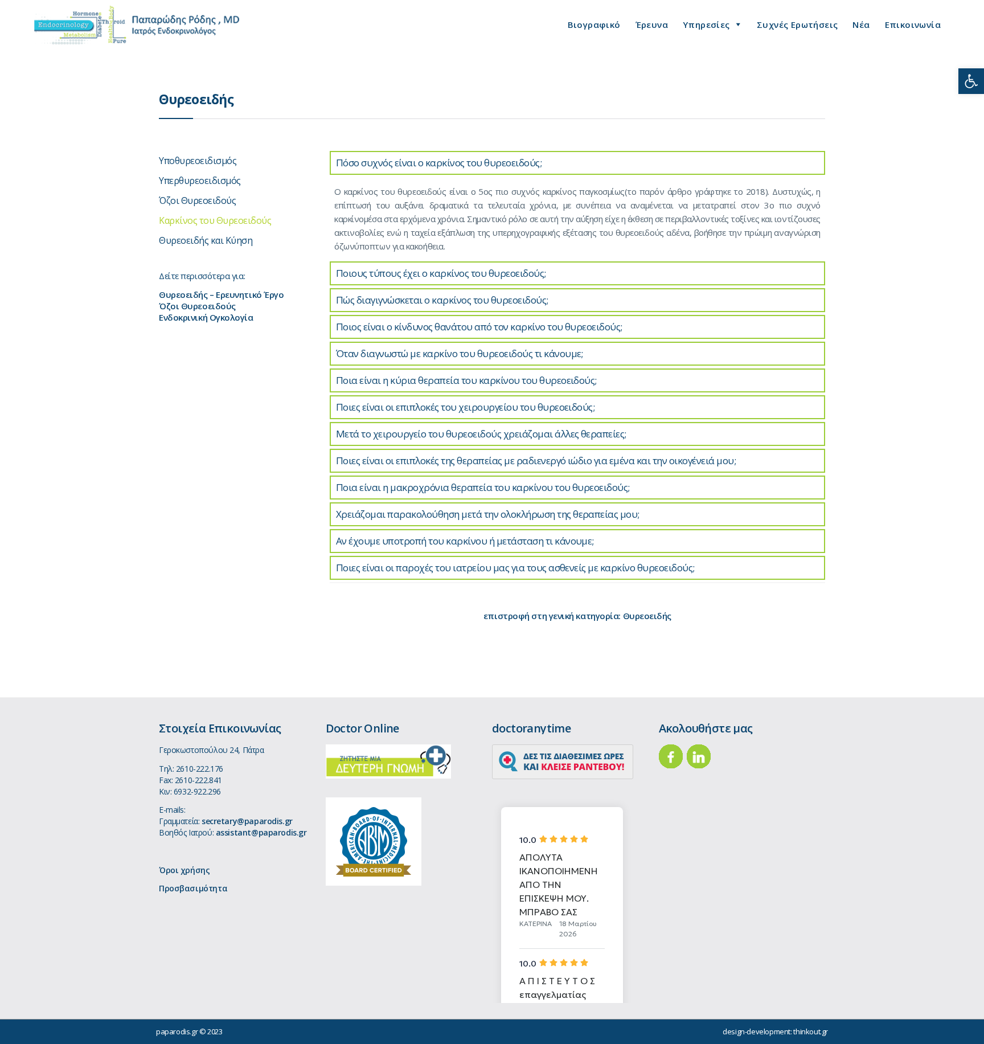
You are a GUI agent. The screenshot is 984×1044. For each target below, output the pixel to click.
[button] (971, 81)
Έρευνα (652, 24)
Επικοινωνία (913, 24)
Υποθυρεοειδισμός (197, 160)
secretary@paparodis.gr (247, 821)
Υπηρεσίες (706, 24)
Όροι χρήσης (184, 870)
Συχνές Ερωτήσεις (797, 24)
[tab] (577, 163)
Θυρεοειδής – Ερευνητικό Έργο (221, 294)
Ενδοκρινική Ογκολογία (206, 317)
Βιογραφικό (594, 24)
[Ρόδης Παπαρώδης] (136, 25)
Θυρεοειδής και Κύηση (205, 240)
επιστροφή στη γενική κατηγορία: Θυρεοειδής (577, 615)
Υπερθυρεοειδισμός (200, 180)
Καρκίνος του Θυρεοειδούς (215, 220)
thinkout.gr (810, 1031)
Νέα (861, 24)
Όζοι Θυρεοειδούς (197, 200)
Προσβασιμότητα (193, 888)
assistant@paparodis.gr (261, 832)
